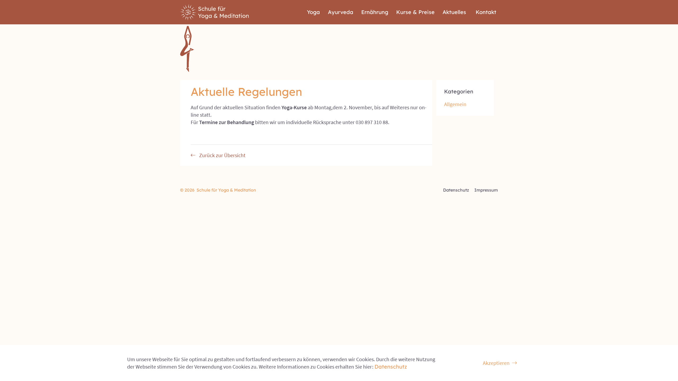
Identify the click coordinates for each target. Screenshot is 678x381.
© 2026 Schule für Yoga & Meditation (218, 190)
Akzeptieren (496, 363)
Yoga (313, 12)
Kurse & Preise (415, 12)
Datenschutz (456, 190)
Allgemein (455, 104)
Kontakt (486, 12)
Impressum (486, 190)
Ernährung (374, 12)
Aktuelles (454, 12)
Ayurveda (340, 12)
